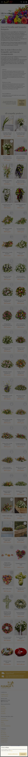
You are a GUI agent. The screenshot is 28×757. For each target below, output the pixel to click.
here (11, 750)
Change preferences (13, 754)
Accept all (23, 754)
